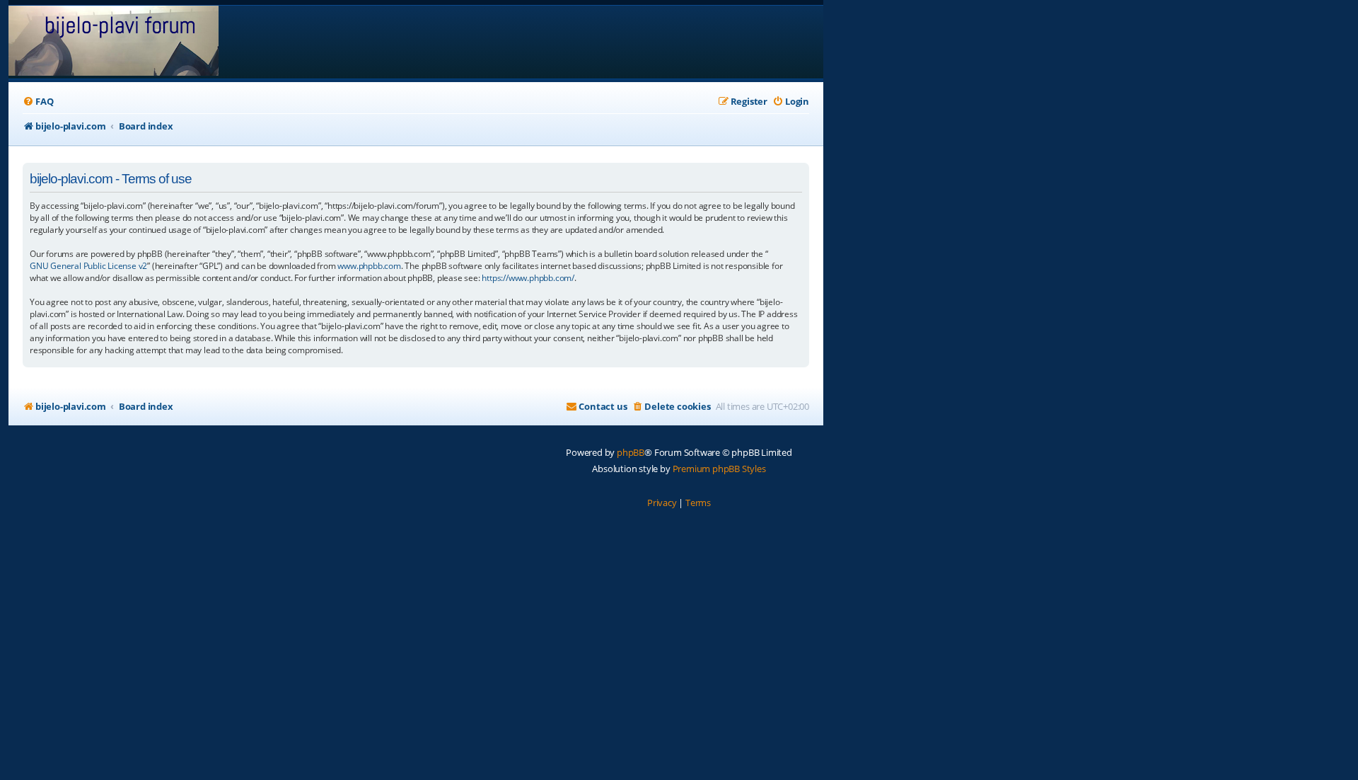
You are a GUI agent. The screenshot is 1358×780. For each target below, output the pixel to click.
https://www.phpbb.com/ (528, 278)
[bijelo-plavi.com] (113, 42)
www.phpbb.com (368, 266)
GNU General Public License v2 (88, 266)
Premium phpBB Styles (719, 468)
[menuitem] (38, 101)
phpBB (630, 452)
